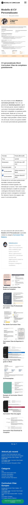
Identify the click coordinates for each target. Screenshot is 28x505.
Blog (3, 471)
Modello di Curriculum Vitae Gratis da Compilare (12, 455)
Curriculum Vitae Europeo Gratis (9, 472)
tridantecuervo (13, 243)
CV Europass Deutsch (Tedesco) (9, 498)
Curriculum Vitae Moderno (7, 474)
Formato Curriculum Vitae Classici (9, 477)
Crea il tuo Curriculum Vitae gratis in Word (11, 463)
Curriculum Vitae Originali (7, 476)
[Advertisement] (14, 84)
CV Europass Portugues (7, 496)
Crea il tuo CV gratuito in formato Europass (13, 501)
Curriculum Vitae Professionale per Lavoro (11, 454)
